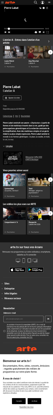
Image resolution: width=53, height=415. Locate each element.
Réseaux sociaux (12, 298)
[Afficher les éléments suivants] (50, 52)
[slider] (26, 29)
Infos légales (10, 293)
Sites (6, 283)
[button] (35, 2)
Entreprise (9, 288)
